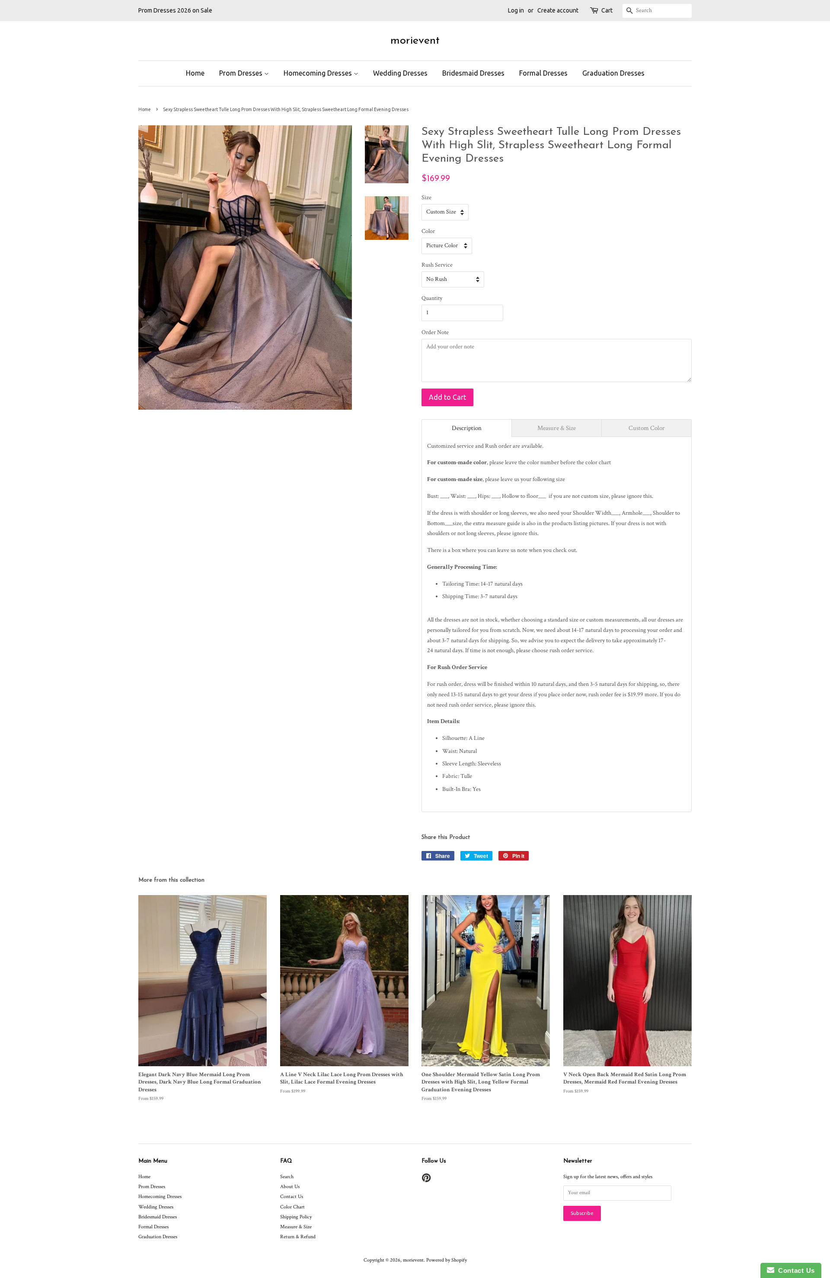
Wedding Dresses (400, 73)
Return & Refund (298, 1236)
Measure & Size (296, 1227)
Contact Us (291, 1196)
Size (426, 197)
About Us (290, 1186)
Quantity (431, 298)
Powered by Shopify (446, 1260)
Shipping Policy (296, 1217)
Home (195, 73)
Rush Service (437, 265)
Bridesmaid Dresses (473, 73)
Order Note (435, 332)
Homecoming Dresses (319, 73)
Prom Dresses (241, 73)
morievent (415, 40)
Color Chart (292, 1207)
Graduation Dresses (613, 73)
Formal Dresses (543, 73)
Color (428, 231)
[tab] (466, 428)
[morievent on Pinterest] (426, 1180)
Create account (557, 10)
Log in (516, 10)
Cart (607, 10)
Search (287, 1176)
